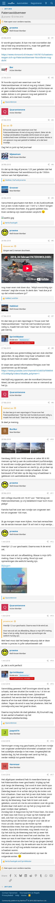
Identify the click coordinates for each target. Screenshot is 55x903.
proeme (7, 16)
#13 (52, 616)
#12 (52, 541)
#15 (52, 684)
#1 (52, 38)
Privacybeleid (7, 895)
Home (23, 895)
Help (17, 895)
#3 (52, 120)
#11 (52, 493)
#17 (52, 774)
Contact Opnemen (9, 892)
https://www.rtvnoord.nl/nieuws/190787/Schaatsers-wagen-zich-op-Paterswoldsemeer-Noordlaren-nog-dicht (27, 57)
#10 (52, 439)
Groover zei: (8, 246)
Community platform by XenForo (24, 900)
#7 (52, 316)
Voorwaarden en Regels (29, 892)
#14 (52, 660)
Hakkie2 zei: (8, 408)
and (11, 298)
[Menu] (4, 3)
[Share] (48, 38)
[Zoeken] (51, 3)
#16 (52, 741)
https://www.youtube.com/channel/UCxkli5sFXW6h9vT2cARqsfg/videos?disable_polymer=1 (27, 372)
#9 (52, 402)
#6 (52, 240)
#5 (52, 198)
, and (15, 180)
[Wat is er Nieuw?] (46, 3)
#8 (52, 348)
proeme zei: (8, 621)
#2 (52, 77)
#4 (52, 164)
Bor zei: (6, 125)
